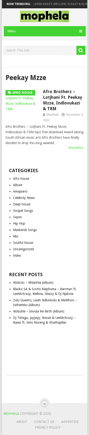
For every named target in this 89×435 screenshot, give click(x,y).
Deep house (21, 204)
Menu (11, 31)
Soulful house (23, 243)
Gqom (17, 217)
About (21, 422)
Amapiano (20, 191)
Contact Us (44, 422)
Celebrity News (24, 198)
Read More (76, 147)
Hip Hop (19, 223)
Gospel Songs (23, 211)
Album (17, 185)
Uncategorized (23, 249)
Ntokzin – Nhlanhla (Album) (33, 282)
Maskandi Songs (25, 230)
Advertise (70, 422)
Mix (15, 236)
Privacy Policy (47, 427)
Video (17, 255)
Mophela (53, 114)
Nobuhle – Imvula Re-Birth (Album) (38, 311)
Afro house (21, 178)
